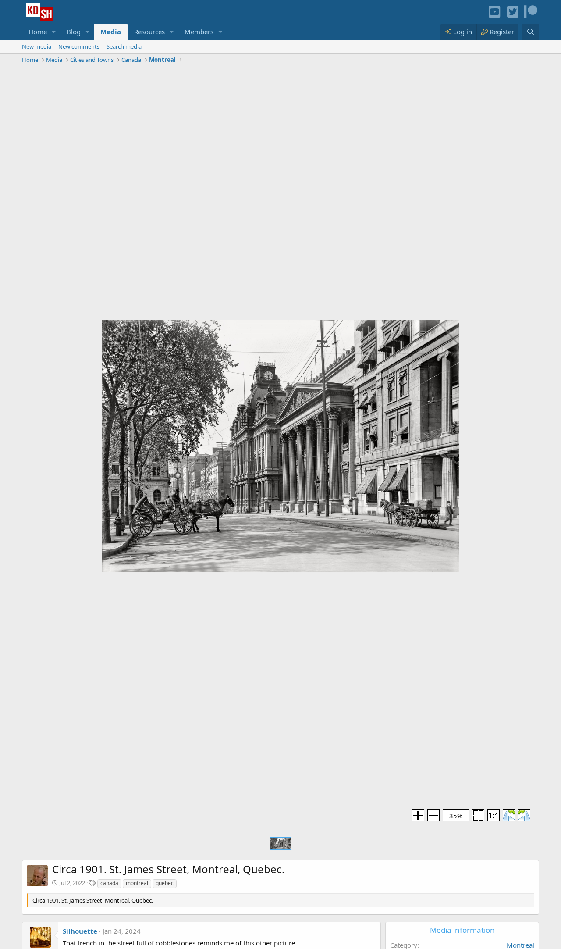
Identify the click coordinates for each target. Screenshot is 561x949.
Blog (74, 31)
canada (109, 883)
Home (37, 31)
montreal (137, 883)
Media (110, 31)
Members (199, 31)
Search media (124, 46)
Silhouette (80, 931)
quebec (165, 883)
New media (36, 46)
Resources (149, 31)
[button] (54, 32)
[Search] (530, 32)
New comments (78, 46)
